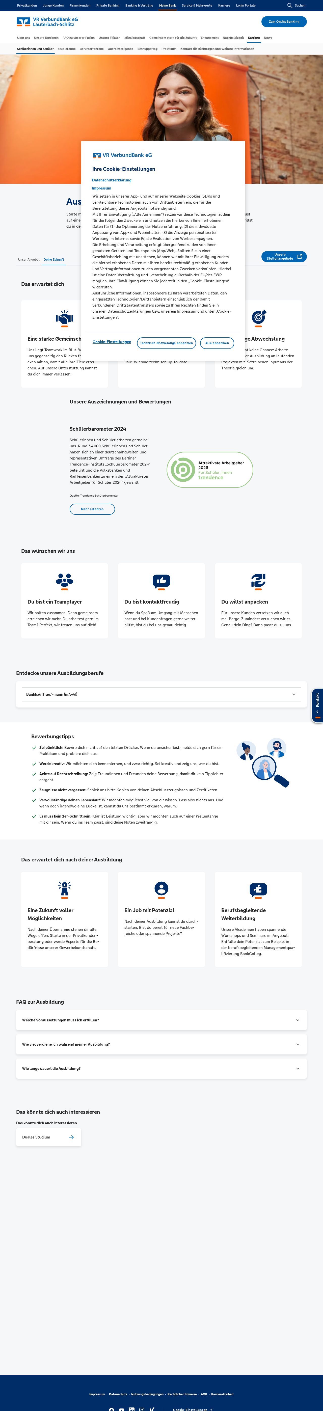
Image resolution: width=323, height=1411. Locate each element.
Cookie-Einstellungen (112, 341)
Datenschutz (118, 1394)
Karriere (224, 6)
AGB (204, 1394)
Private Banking (107, 6)
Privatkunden (27, 6)
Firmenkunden (80, 6)
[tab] (23, 38)
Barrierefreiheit (222, 1394)
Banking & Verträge (139, 6)
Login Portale (246, 6)
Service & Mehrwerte (197, 6)
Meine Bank (167, 6)
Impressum (97, 1394)
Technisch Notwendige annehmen (166, 343)
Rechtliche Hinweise (182, 1394)
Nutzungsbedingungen (147, 1394)
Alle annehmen (217, 343)
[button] (161, 694)
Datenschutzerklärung (111, 180)
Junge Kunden (53, 6)
